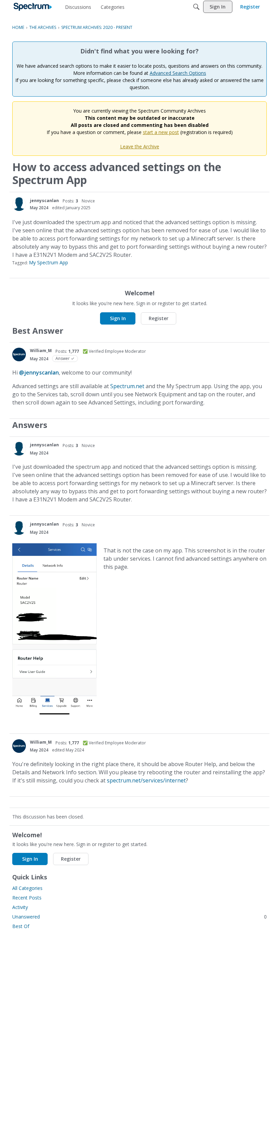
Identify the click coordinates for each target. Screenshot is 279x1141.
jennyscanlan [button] (44, 200)
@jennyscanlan (39, 372)
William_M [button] (41, 350)
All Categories (27, 888)
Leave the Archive (139, 146)
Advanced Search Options (178, 73)
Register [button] (158, 318)
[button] (19, 204)
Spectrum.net (127, 386)
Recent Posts (27, 897)
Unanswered (139, 916)
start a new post (161, 132)
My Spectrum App (48, 262)
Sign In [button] (118, 318)
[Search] (196, 7)
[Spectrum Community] (33, 7)
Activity (20, 907)
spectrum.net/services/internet (146, 780)
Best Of (20, 926)
